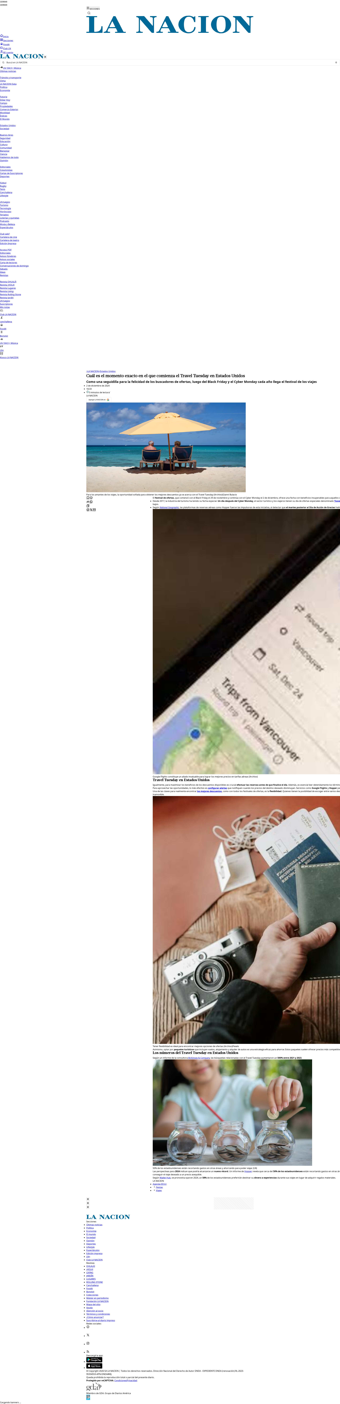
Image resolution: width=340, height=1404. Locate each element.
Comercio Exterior (9, 109)
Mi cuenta (8, 52)
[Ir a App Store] (94, 1367)
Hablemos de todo (9, 157)
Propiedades (6, 106)
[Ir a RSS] (88, 1352)
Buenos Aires (6, 135)
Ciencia (3, 154)
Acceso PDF (6, 249)
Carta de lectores (8, 262)
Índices (3, 115)
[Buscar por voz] (336, 62)
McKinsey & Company (199, 1057)
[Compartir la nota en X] (91, 510)
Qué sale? (5, 233)
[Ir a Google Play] (94, 1361)
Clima (3, 80)
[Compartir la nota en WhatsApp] (91, 502)
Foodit (6, 44)
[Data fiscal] (88, 1399)
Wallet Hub (165, 1177)
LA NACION (92, 371)
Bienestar (5, 151)
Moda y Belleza (7, 224)
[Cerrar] (45, 57)
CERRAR (3, 2)
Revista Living (7, 291)
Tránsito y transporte (10, 77)
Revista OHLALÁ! (8, 281)
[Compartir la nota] (88, 502)
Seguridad (5, 138)
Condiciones (120, 1380)
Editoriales (5, 166)
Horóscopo (5, 211)
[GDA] (94, 1390)
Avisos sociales (7, 259)
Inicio (6, 36)
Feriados (4, 214)
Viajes (159, 1190)
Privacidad (132, 1380)
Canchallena (6, 192)
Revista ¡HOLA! (7, 284)
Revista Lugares (8, 288)
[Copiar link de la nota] (88, 506)
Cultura (3, 144)
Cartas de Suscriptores (11, 173)
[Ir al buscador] (89, 13)
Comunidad (6, 147)
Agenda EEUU (160, 1184)
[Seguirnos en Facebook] (88, 1327)
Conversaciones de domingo (14, 265)
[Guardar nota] (88, 498)
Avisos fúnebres (8, 256)
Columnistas (6, 170)
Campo (3, 103)
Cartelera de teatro (9, 240)
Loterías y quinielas (9, 217)
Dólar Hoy (5, 99)
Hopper (248, 1171)
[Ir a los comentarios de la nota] (91, 498)
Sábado (4, 269)
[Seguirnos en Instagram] (88, 1344)
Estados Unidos (8, 125)
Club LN (7, 48)
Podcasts (4, 221)
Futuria (3, 96)
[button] (170, 206)
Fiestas (159, 1187)
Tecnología (5, 208)
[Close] (88, 1199)
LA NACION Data (8, 84)
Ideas (2, 272)
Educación (5, 141)
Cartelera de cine (8, 237)
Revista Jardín (7, 297)
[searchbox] (169, 62)
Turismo (4, 205)
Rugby (3, 186)
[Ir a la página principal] (170, 32)
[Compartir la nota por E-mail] (94, 510)
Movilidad (5, 112)
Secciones (8, 40)
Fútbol (3, 182)
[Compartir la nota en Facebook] (88, 510)
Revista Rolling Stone (10, 294)
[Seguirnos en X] (88, 1335)
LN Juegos (5, 202)
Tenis (2, 189)
